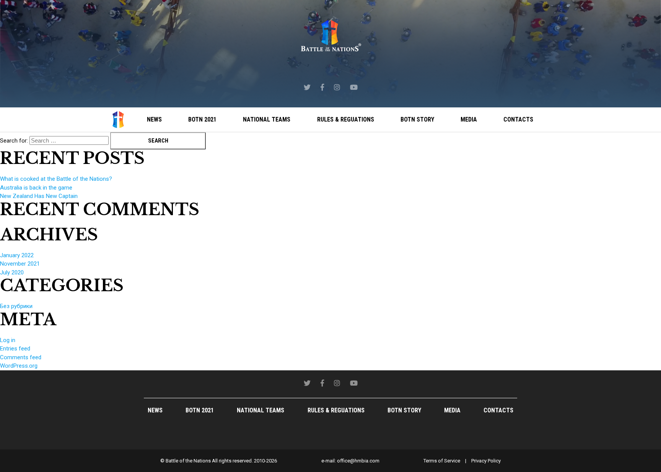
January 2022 (17, 255)
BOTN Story (417, 119)
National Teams (266, 119)
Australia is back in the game (36, 187)
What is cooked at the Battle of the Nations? (56, 178)
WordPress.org (18, 365)
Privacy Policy (486, 461)
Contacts (518, 119)
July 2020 (12, 272)
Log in (7, 340)
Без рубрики (16, 306)
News (154, 119)
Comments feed (20, 357)
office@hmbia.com (358, 461)
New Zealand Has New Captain (39, 196)
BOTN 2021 (202, 119)
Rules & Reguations (345, 119)
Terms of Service (441, 461)
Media (469, 119)
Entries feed (15, 348)
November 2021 (20, 263)
